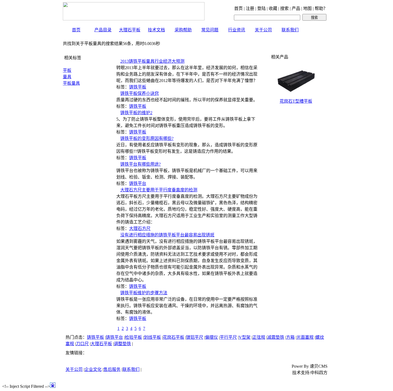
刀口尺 (82, 343)
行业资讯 (236, 30)
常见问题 (209, 30)
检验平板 (133, 337)
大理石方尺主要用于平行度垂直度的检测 (158, 190)
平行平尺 (228, 337)
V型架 (245, 337)
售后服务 (112, 369)
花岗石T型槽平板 (296, 101)
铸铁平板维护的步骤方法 (143, 293)
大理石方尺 (140, 228)
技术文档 (156, 30)
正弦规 (258, 337)
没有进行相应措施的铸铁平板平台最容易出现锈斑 (167, 235)
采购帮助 (183, 30)
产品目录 (102, 30)
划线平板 (152, 337)
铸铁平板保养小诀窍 (139, 93)
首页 (76, 30)
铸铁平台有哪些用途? (140, 164)
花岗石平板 (173, 337)
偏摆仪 (211, 337)
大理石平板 (129, 30)
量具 (67, 77)
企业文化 (93, 369)
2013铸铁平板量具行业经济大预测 (152, 61)
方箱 (290, 337)
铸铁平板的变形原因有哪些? (147, 138)
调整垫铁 (122, 343)
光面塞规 (305, 337)
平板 (67, 70)
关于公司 (263, 30)
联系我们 (290, 30)
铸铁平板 (137, 87)
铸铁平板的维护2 (136, 112)
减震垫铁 (275, 337)
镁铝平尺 (194, 337)
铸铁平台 (137, 183)
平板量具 (71, 83)
